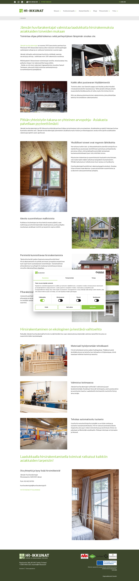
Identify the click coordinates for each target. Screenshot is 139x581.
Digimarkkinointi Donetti (110, 576)
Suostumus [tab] (45, 278)
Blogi (95, 11)
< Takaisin (22, 18)
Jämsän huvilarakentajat (28, 45)
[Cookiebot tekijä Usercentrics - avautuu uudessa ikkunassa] (97, 272)
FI (119, 2)
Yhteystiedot (103, 11)
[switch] (60, 300)
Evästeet (21, 568)
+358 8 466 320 (25, 564)
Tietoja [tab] (94, 278)
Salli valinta (69, 307)
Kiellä (46, 307)
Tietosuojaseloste (30, 568)
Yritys (114, 11)
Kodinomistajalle (69, 11)
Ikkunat (56, 11)
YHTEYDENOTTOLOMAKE (30, 490)
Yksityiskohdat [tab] (69, 278)
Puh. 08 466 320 (33, 2)
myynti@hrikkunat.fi (39, 564)
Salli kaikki (93, 307)
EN (122, 2)
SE (125, 2)
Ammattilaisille (84, 11)
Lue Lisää (114, 569)
